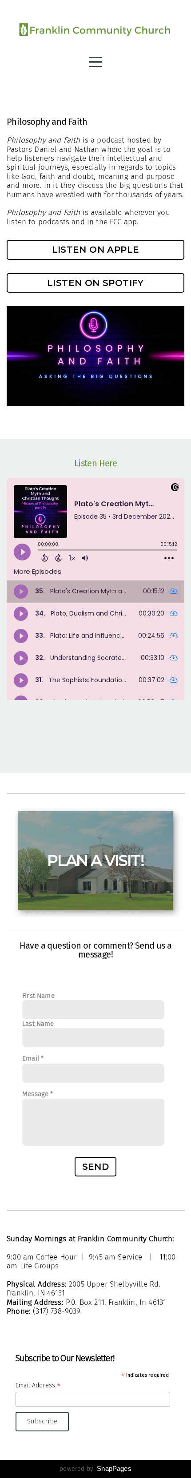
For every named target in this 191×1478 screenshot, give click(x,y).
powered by (95, 1469)
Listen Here (95, 463)
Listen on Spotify (95, 283)
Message (35, 1094)
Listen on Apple (95, 249)
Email (30, 1058)
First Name (38, 996)
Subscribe (42, 1421)
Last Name (38, 1024)
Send (95, 1166)
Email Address (38, 1385)
